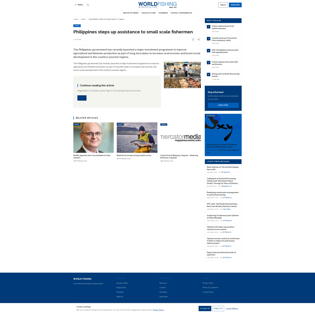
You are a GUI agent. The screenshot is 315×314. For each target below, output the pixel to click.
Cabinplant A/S (226, 186)
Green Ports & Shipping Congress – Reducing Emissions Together (179, 156)
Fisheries (163, 13)
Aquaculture (149, 13)
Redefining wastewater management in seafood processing (223, 193)
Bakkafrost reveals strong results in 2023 (134, 155)
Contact (162, 288)
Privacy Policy (208, 283)
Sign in (82, 98)
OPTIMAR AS (225, 172)
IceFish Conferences (181, 13)
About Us (163, 283)
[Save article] (193, 39)
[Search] (87, 5)
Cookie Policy (208, 292)
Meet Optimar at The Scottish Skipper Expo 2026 (223, 168)
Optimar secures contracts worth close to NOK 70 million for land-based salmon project (223, 241)
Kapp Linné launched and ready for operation (221, 253)
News (83, 19)
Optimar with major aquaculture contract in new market (220, 228)
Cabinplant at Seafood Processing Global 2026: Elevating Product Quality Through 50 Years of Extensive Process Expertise (223, 181)
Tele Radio (226, 209)
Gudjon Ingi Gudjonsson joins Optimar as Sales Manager (223, 217)
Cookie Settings (232, 308)
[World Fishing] (157, 5)
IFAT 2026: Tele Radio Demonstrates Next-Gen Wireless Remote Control (222, 205)
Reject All (218, 308)
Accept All (205, 308)
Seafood (119, 297)
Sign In (223, 5)
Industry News (131, 13)
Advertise (163, 292)
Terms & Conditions (210, 288)
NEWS (77, 25)
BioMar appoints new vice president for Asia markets (91, 156)
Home (75, 19)
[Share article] (198, 39)
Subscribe (235, 5)
